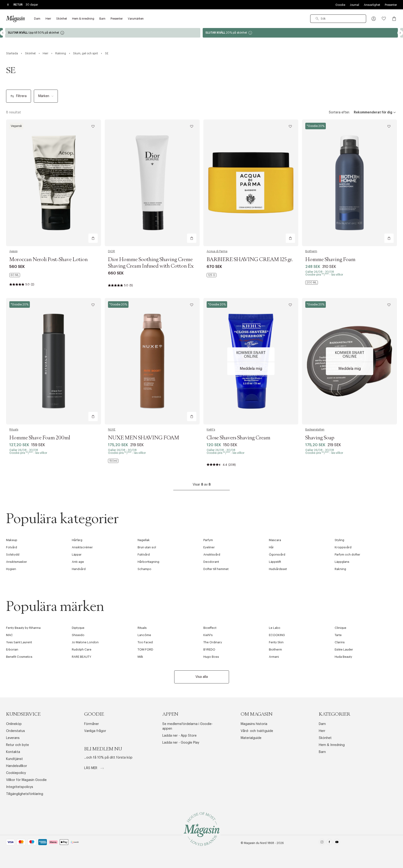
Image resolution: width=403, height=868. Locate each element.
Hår (271, 547)
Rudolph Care (81, 649)
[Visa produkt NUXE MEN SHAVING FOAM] (152, 361)
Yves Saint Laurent (19, 642)
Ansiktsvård (211, 554)
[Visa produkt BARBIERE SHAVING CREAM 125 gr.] (250, 182)
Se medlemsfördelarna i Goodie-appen (187, 726)
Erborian (12, 649)
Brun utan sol (147, 547)
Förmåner (91, 724)
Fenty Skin (276, 642)
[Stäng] (275, 457)
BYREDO (209, 649)
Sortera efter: (339, 112)
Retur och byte (17, 745)
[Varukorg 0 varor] (394, 18)
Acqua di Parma (217, 251)
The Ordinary (212, 642)
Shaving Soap (319, 438)
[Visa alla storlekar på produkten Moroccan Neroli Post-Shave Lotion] (14, 275)
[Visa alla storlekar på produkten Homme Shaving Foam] (311, 282)
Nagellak (144, 540)
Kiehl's (211, 429)
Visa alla (201, 677)
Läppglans (342, 561)
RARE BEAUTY (81, 656)
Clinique (340, 627)
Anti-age (78, 561)
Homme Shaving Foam (330, 259)
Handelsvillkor (16, 766)
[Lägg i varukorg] (93, 238)
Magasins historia (254, 724)
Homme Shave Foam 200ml (39, 438)
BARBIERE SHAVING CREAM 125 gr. (250, 259)
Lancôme (144, 635)
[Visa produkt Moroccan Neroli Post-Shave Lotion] (53, 182)
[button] (373, 18)
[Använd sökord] (317, 18)
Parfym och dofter (347, 554)
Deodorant (211, 561)
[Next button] (400, 33)
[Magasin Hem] (15, 18)
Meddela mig (251, 368)
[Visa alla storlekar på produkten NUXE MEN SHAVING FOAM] (113, 461)
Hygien (11, 568)
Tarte (338, 635)
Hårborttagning (148, 561)
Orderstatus (15, 731)
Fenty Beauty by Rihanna (23, 627)
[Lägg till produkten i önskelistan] (93, 126)
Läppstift (275, 561)
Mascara (275, 540)
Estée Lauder (344, 649)
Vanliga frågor (95, 731)
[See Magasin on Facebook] (329, 843)
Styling (339, 540)
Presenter (391, 5)
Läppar (77, 554)
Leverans (13, 738)
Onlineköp (14, 724)
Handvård (79, 568)
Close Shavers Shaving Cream (238, 438)
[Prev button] (3, 33)
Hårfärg (77, 540)
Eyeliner (209, 547)
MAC (9, 635)
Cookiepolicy (16, 773)
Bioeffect (209, 627)
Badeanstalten (314, 429)
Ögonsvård (277, 554)
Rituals (13, 429)
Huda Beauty (343, 656)
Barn (322, 752)
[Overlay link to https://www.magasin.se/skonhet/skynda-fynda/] (102, 33)
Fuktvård (144, 554)
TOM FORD (145, 649)
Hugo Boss (211, 656)
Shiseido (78, 635)
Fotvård (11, 547)
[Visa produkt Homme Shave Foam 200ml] (53, 361)
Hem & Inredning (332, 745)
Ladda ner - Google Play (180, 742)
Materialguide (251, 738)
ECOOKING (277, 635)
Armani (274, 656)
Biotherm (311, 251)
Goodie (340, 5)
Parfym (208, 540)
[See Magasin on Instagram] (322, 843)
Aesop (13, 251)
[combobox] (338, 18)
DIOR (111, 251)
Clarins (340, 642)
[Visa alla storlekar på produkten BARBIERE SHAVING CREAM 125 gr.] (211, 275)
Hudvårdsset (278, 568)
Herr (322, 731)
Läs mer (91, 768)
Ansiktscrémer (82, 547)
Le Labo (274, 627)
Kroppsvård (343, 547)
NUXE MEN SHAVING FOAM (143, 438)
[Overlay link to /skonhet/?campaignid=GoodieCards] (300, 33)
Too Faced (145, 642)
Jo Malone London (85, 642)
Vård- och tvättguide (257, 731)
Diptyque (78, 627)
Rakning (340, 568)
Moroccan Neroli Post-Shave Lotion (48, 259)
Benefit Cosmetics (19, 656)
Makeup (11, 540)
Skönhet (325, 738)
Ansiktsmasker (16, 561)
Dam (322, 724)
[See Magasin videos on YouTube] (337, 843)
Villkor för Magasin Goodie (26, 780)
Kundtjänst (14, 759)
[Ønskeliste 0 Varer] (384, 18)
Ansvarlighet (372, 5)
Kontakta (13, 752)
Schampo (144, 568)
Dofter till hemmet (216, 568)
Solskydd (12, 554)
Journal (354, 5)
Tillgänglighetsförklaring (24, 794)
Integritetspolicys (19, 787)
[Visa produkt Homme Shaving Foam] (349, 182)
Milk (140, 656)
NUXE (111, 429)
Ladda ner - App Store (179, 735)
